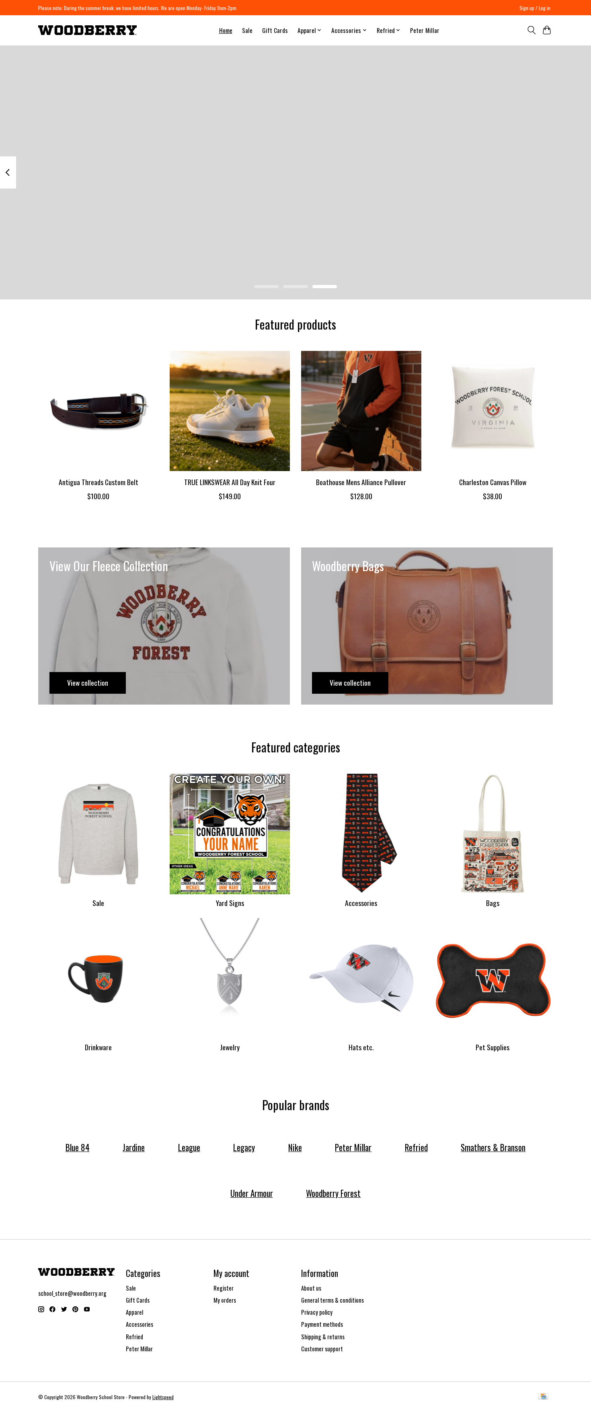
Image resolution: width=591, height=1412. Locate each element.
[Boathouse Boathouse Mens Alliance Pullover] (361, 411)
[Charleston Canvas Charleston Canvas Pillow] (493, 411)
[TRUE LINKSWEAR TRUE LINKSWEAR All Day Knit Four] (230, 411)
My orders (224, 1300)
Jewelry (230, 1047)
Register (223, 1288)
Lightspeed (163, 1397)
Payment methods (322, 1324)
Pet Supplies (492, 1047)
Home (225, 30)
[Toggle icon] (531, 30)
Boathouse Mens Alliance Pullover (361, 481)
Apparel (134, 1312)
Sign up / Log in (534, 8)
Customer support (322, 1348)
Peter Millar (424, 30)
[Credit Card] (543, 1397)
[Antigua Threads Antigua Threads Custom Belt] (98, 411)
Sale (247, 30)
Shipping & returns (323, 1336)
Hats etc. (361, 1047)
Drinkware (98, 1047)
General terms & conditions (332, 1300)
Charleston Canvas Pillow (492, 481)
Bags (492, 903)
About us (311, 1288)
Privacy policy (316, 1312)
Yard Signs (230, 903)
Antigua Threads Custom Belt (98, 481)
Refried (134, 1336)
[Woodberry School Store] (87, 30)
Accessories (361, 903)
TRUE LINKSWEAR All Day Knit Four (229, 481)
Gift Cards (275, 30)
